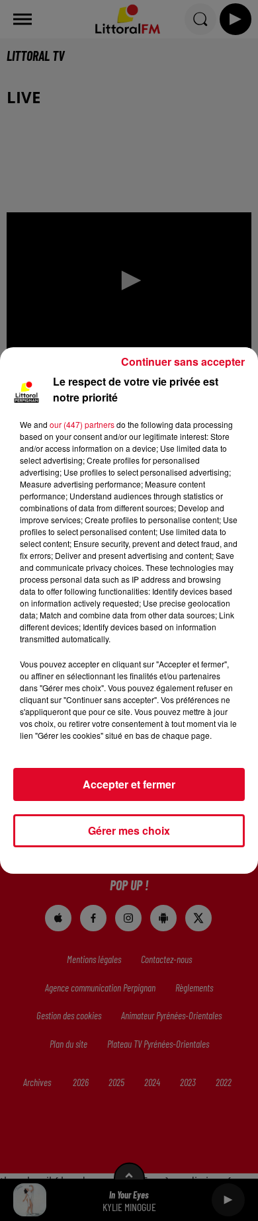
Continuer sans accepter (183, 361)
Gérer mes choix (129, 830)
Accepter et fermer (129, 784)
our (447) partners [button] (82, 424)
